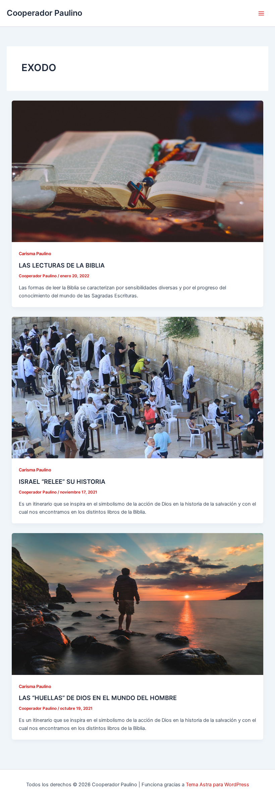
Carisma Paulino (35, 253)
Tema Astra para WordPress (217, 785)
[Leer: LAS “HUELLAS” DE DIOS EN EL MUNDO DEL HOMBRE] (138, 604)
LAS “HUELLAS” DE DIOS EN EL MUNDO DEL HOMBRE (98, 697)
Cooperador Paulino (44, 13)
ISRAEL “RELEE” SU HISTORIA (62, 481)
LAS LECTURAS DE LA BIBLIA (62, 265)
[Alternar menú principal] (261, 13)
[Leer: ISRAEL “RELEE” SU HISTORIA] (138, 387)
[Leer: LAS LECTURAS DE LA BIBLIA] (138, 171)
